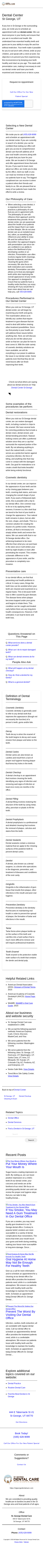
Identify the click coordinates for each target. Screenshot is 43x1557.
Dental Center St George (21, 388)
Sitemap (26, 1542)
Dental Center (20, 1090)
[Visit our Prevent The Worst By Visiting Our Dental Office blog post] (21, 1309)
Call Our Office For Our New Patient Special (21, 94)
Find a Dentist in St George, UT (21, 1129)
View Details (28, 1069)
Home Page (30, 996)
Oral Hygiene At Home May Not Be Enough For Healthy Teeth (21, 1262)
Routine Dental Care (16, 1388)
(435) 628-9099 (29, 134)
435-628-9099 (26, 292)
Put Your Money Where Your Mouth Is (21, 1165)
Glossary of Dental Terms (24, 987)
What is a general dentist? (19, 682)
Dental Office (13, 1118)
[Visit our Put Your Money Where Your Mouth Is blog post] (21, 1161)
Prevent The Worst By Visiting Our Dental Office (20, 1315)
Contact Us (21, 1464)
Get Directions (21, 1422)
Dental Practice (14, 1383)
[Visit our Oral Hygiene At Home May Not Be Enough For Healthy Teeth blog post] (21, 1256)
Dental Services (14, 1122)
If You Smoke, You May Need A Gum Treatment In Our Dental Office (21, 1213)
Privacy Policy (18, 1542)
